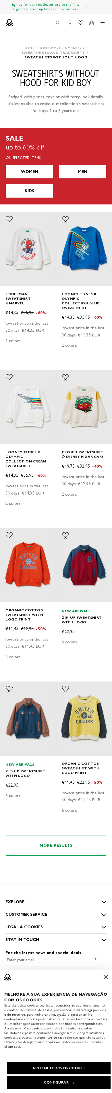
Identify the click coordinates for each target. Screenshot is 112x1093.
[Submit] (94, 958)
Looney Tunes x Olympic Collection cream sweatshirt (25, 459)
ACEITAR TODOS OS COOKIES (58, 1068)
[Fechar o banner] (106, 977)
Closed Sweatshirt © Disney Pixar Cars (83, 454)
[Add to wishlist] (9, 219)
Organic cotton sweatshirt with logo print (24, 614)
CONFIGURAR (56, 1082)
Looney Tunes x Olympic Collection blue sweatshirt (80, 301)
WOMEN (29, 171)
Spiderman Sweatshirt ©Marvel (18, 298)
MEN (82, 171)
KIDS (29, 190)
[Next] (86, 6)
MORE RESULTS (56, 845)
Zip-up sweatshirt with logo (82, 619)
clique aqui (12, 1047)
